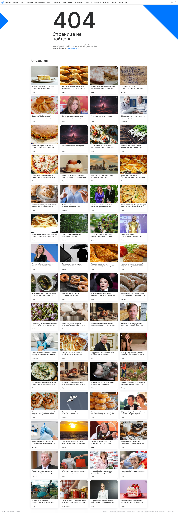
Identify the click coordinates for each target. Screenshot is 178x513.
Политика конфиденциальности (134, 511)
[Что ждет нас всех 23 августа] (74, 139)
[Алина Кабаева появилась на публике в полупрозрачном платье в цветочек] (44, 258)
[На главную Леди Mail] (7, 2)
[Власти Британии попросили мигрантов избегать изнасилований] (104, 169)
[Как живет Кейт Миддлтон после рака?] (133, 465)
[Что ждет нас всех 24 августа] (104, 110)
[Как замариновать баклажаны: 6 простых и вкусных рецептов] (44, 287)
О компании (10, 511)
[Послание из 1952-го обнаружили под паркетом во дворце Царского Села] (133, 80)
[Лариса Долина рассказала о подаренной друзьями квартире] (104, 494)
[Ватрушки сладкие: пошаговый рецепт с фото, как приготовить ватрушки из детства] (44, 405)
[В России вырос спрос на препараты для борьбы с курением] (74, 198)
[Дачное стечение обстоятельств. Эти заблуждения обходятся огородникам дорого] (133, 376)
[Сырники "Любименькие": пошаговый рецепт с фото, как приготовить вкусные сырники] (44, 110)
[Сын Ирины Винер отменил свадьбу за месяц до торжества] (104, 287)
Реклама (17, 511)
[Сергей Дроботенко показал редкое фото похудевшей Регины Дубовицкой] (104, 465)
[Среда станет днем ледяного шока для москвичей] (74, 228)
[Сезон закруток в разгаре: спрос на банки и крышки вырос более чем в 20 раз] (74, 494)
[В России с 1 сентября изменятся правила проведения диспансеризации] (133, 110)
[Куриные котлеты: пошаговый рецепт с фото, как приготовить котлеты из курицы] (133, 258)
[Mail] (2, 2)
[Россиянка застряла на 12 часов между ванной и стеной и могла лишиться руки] (44, 346)
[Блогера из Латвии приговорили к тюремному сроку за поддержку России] (104, 376)
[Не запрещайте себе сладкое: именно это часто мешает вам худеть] (133, 494)
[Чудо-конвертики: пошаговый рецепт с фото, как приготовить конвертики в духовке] (74, 80)
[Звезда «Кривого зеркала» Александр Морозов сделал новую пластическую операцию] (104, 435)
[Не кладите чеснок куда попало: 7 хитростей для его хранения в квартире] (44, 317)
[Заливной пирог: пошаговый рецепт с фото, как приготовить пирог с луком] (44, 139)
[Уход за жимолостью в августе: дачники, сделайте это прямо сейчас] (104, 228)
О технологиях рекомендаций (117, 511)
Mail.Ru (4, 511)
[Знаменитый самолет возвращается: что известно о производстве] (44, 494)
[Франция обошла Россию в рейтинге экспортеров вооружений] (74, 405)
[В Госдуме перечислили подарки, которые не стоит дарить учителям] (74, 465)
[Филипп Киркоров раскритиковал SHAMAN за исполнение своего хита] (133, 228)
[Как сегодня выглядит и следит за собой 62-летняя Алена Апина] (74, 110)
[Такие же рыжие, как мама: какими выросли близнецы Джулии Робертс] (104, 198)
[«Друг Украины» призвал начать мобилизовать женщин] (104, 346)
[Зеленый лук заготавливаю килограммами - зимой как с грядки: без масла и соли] (133, 139)
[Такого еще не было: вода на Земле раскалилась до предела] (74, 435)
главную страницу (72, 48)
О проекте (104, 511)
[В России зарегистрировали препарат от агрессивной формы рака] (44, 435)
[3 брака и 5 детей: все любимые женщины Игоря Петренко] (133, 405)
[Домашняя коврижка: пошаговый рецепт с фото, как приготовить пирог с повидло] (44, 228)
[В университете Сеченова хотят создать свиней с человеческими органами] (133, 287)
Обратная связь (170, 511)
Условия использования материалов (155, 511)
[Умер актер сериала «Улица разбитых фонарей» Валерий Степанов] (133, 317)
